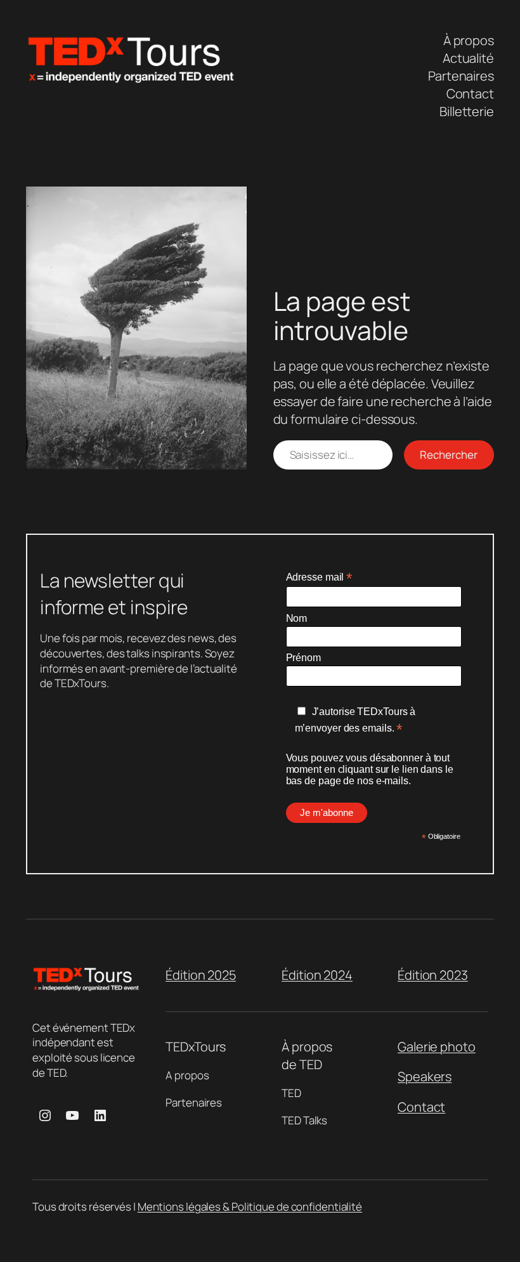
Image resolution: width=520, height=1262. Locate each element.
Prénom (303, 657)
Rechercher (449, 454)
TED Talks (304, 1120)
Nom (297, 618)
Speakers (425, 1076)
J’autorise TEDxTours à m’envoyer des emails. (355, 720)
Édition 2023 (433, 974)
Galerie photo (437, 1046)
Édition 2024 (317, 974)
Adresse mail (319, 577)
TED (291, 1093)
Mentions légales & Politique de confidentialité (250, 1206)
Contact (421, 1106)
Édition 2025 (201, 974)
